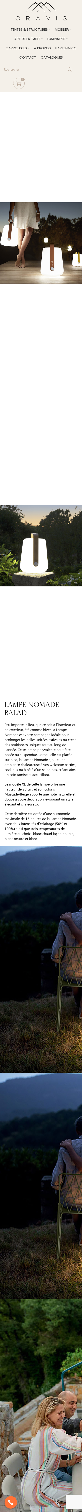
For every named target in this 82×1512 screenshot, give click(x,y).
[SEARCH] (70, 69)
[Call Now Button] (11, 1502)
